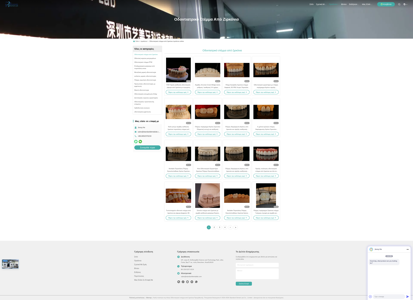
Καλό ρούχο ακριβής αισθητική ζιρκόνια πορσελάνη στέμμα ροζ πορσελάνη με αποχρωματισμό (178, 129)
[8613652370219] (196, 282)
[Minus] (407, 249)
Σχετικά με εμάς (321, 4)
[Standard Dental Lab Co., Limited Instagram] (187, 282)
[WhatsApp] (136, 142)
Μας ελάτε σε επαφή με (367, 4)
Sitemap (149, 297)
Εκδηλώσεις (354, 4)
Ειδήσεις (137, 272)
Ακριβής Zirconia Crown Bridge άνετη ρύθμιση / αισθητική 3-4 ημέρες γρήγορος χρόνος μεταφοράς (207, 87)
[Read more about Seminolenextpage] (230, 227)
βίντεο (344, 4)
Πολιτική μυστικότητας (136, 297)
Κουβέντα (387, 4)
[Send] (407, 296)
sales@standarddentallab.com (149, 132)
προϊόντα (333, 4)
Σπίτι (312, 4)
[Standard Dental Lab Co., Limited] (12, 4)
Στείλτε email (244, 284)
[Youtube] (191, 282)
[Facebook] (183, 282)
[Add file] (370, 296)
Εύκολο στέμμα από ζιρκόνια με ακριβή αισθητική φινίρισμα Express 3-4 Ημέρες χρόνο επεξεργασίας (208, 213)
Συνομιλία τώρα (147, 147)
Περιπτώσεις (139, 276)
